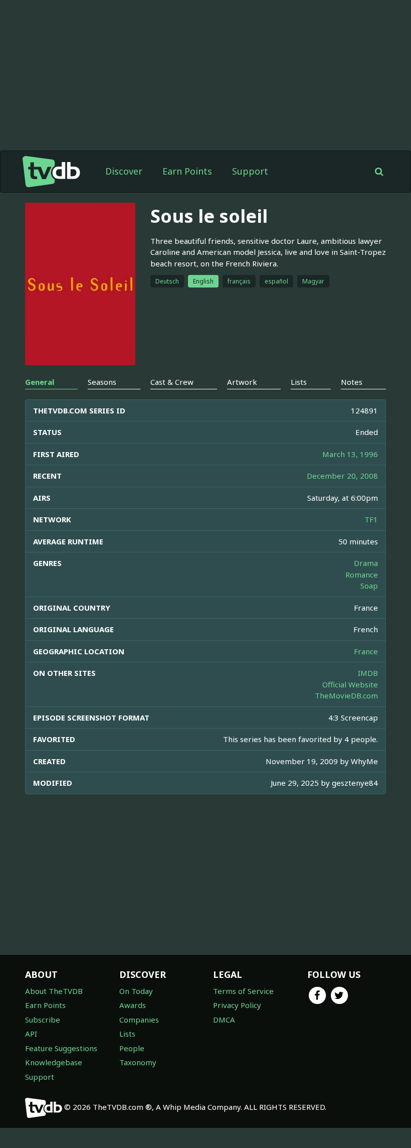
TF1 (371, 519)
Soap (369, 586)
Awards (132, 1005)
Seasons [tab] (102, 382)
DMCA (224, 1020)
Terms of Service (243, 991)
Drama (366, 563)
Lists (127, 1034)
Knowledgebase (53, 1062)
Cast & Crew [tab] (171, 382)
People (131, 1048)
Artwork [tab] (242, 382)
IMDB (368, 673)
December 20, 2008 (342, 476)
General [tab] (39, 382)
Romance (361, 574)
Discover (123, 171)
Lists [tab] (299, 382)
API (31, 1034)
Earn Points (187, 171)
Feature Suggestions (61, 1048)
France (366, 651)
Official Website (350, 684)
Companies (139, 1020)
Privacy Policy (237, 1005)
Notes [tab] (351, 382)
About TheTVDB (54, 991)
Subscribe (42, 1020)
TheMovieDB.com (346, 695)
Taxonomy (137, 1062)
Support (250, 171)
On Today (136, 991)
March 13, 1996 (350, 454)
